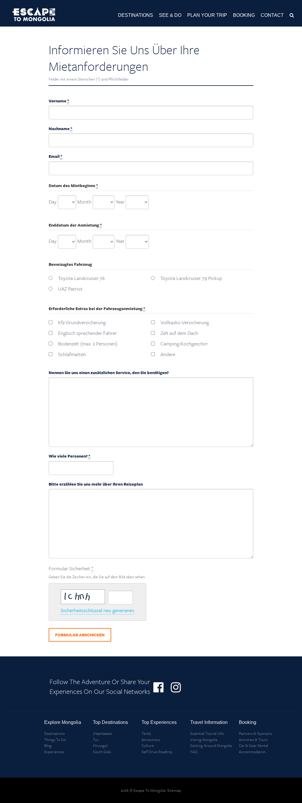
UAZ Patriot (70, 288)
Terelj (146, 733)
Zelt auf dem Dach (179, 333)
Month (84, 201)
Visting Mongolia (203, 740)
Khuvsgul (100, 745)
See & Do (170, 15)
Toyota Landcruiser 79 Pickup (191, 278)
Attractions (151, 740)
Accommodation (252, 752)
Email (55, 156)
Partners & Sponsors (255, 733)
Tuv (96, 740)
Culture (148, 745)
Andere (167, 354)
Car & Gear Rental (253, 745)
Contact (272, 15)
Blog (48, 745)
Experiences (54, 752)
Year (120, 201)
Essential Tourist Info (207, 733)
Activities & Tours (253, 740)
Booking (244, 15)
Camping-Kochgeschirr (184, 343)
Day (53, 201)
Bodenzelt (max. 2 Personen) (87, 343)
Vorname (59, 101)
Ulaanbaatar (102, 733)
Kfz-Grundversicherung (82, 322)
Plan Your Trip (207, 15)
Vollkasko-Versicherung (184, 322)
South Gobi (102, 752)
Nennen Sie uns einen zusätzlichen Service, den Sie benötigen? (109, 372)
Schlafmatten (72, 354)
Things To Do (55, 740)
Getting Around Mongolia (211, 745)
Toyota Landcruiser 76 (81, 278)
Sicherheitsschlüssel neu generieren (97, 610)
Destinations (135, 15)
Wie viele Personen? (69, 456)
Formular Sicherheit (97, 572)
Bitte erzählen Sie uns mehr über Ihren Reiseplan (96, 484)
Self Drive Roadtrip (157, 752)
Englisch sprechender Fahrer (87, 333)
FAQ (194, 752)
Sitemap (174, 790)
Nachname (60, 128)
